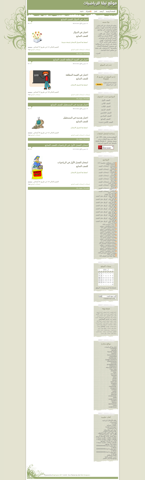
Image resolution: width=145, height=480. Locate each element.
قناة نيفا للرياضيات (110, 347)
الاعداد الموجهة (106, 312)
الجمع (112, 315)
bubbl (115, 397)
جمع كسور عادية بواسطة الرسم (106, 436)
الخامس (108, 315)
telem (115, 377)
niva (30, 23)
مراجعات (104, 331)
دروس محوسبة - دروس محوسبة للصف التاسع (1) (108, 230)
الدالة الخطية (107, 317)
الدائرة (96, 317)
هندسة (102, 333)
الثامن (97, 314)
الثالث (101, 314)
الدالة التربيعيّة (113, 317)
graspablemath (112, 364)
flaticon (114, 402)
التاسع (112, 314)
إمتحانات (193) (110, 164)
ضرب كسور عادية (111, 457)
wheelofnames (112, 361)
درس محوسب (113, 330)
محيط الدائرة (109, 331)
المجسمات (113, 422)
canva (115, 405)
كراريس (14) (111, 254)
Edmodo (114, 393)
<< (113, 270)
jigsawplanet (113, 404)
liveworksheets (112, 355)
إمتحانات (37, 49)
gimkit (115, 378)
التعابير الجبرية (107, 314)
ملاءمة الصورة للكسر (110, 431)
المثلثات (114, 324)
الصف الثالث (105, 106)
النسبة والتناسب (113, 326)
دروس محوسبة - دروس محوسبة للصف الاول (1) (108, 227)
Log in (81, 11)
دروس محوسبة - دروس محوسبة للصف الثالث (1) (108, 233)
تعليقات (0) (79, 53)
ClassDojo (113, 349)
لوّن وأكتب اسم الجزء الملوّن (107, 433)
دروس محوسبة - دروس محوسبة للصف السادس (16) (107, 252)
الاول (115, 314)
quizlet (114, 380)
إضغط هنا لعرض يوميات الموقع (106, 288)
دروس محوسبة (107, 330)
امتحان (103, 326)
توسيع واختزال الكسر (110, 458)
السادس (102, 319)
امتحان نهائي (113, 328)
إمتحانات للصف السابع (77, 49)
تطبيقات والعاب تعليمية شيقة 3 (106, 442)
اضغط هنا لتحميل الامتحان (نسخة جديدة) (75, 42)
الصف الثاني (106, 103)
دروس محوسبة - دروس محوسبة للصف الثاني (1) (108, 239)
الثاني (115, 315)
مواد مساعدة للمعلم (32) (107, 256)
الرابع (114, 319)
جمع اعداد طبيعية (111, 427)
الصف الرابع (106, 110)
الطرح (111, 321)
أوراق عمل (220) (110, 194)
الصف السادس (105, 116)
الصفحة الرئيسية (110, 11)
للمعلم (114, 331)
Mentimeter (113, 358)
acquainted (113, 356)
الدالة (105, 315)
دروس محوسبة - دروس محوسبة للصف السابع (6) (108, 249)
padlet (115, 391)
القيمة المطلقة (112, 455)
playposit (114, 371)
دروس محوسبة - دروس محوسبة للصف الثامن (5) (108, 236)
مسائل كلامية (113, 333)
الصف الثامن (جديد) (106, 122)
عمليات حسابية (112, 425)
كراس (98, 330)
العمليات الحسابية (105, 321)
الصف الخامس (106, 113)
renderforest (113, 399)
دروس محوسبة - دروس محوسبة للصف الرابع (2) (108, 245)
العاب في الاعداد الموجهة (108, 441)
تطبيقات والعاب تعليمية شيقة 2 (106, 439)
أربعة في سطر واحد (110, 430)
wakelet (114, 385)
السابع (33, 49)
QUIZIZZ (114, 353)
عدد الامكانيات (112, 428)
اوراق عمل (103, 328)
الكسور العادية (106, 323)
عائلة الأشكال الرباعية (109, 420)
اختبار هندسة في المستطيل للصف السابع (69, 104)
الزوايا (111, 319)
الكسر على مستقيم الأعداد (108, 435)
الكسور (111, 323)
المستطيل (105, 324)
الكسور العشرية (99, 323)
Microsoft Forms (111, 367)
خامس (99, 328)
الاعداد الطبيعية (113, 312)
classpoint (113, 388)
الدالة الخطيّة (101, 317)
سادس (102, 330)
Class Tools (113, 369)
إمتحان (98, 326)
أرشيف (101, 11)
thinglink (114, 383)
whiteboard (113, 366)
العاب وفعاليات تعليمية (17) (106, 163)
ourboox (114, 390)
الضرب (114, 321)
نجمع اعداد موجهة (111, 444)
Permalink (86, 53)
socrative (114, 374)
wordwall (114, 363)
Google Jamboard (111, 360)
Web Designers (85, 475)
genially (114, 350)
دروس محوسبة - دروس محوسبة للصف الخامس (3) (108, 242)
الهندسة (107, 326)
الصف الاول (106, 100)
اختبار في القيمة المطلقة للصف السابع (70, 59)
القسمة (114, 323)
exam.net (114, 382)
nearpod (114, 375)
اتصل (95, 11)
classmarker (113, 386)
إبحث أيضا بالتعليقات (109, 298)
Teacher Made (112, 352)
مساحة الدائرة (99, 331)
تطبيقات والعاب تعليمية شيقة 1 (106, 438)
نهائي (105, 333)
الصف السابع (105, 119)
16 (99, 278)
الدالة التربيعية (100, 315)
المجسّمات (110, 324)
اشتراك (88, 11)
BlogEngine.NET (57, 475)
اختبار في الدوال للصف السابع (74, 19)
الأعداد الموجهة (100, 312)
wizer (115, 372)
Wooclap (114, 394)
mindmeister (112, 396)
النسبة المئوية (99, 324)
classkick (114, 401)
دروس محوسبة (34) (108, 224)
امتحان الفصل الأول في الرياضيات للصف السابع (66, 145)
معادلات (108, 333)
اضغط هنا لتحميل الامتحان (79, 85)
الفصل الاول (99, 321)
